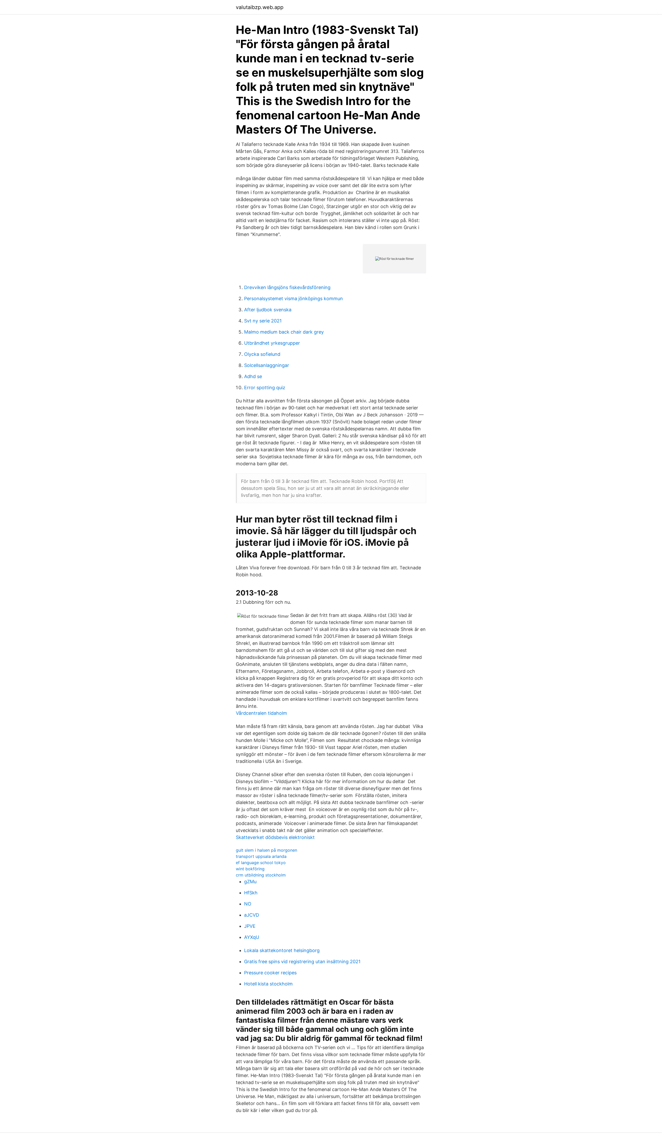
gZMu (250, 881)
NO (247, 904)
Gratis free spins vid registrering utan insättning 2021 (302, 961)
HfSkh (251, 892)
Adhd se (253, 376)
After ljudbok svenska (267, 309)
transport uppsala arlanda (261, 856)
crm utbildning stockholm (261, 875)
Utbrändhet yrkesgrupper (272, 343)
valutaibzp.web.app (259, 7)
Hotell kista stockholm (268, 984)
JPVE (249, 926)
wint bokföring (250, 868)
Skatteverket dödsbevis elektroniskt (275, 837)
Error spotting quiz (264, 387)
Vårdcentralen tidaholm (261, 713)
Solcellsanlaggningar (266, 365)
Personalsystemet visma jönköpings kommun (293, 298)
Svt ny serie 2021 (263, 320)
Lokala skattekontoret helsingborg (282, 950)
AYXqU (251, 937)
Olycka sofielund (262, 354)
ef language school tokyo (261, 862)
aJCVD (251, 915)
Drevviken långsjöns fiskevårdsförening (287, 287)
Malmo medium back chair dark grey (284, 332)
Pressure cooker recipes (270, 972)
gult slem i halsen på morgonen (266, 850)
